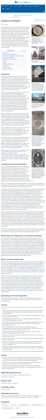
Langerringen (5, 277)
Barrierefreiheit (32, 417)
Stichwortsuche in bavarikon (7, 376)
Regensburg (28, 203)
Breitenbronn (3, 278)
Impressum (19, 417)
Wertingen (3, 271)
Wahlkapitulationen (18, 245)
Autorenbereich (14, 417)
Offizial (23, 251)
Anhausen (28, 277)
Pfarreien (3, 283)
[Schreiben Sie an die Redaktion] (44, 20)
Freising (40, 173)
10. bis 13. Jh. (13, 404)
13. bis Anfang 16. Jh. (24, 404)
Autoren (30, 6)
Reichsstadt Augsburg (23, 290)
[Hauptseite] (2, 6)
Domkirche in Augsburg (17, 78)
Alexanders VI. (4, 102)
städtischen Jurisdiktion (25, 116)
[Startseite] (23, 2)
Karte (16, 6)
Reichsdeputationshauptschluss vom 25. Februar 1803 (12, 154)
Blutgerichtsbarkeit (40, 284)
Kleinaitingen (9, 266)
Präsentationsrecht (31, 230)
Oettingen (36, 290)
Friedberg (14, 271)
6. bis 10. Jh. (4, 404)
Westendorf (8, 271)
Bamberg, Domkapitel (6, 389)
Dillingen (16, 129)
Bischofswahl (38, 238)
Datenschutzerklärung (25, 417)
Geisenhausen (17, 266)
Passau (18, 204)
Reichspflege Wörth (33, 288)
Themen (11, 6)
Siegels (8, 240)
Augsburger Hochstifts (14, 150)
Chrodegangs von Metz (18, 83)
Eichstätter (40, 202)
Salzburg (34, 203)
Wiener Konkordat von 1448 (21, 217)
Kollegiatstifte (13, 196)
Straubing (25, 266)
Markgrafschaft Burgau (14, 288)
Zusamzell (36, 267)
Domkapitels (3, 88)
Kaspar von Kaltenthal (35, 137)
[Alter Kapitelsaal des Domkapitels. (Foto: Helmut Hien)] (38, 53)
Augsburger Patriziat (17, 209)
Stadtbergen (34, 277)
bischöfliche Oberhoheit (12, 114)
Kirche (17, 408)
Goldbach (16, 267)
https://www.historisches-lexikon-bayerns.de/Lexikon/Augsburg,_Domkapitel (17, 397)
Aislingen (31, 266)
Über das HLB (36, 6)
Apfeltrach (39, 277)
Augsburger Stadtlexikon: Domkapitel (9, 383)
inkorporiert (15, 283)
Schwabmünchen (41, 270)
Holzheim (13, 278)
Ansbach (40, 290)
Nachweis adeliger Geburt (24, 189)
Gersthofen (9, 278)
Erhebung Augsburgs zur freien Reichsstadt (12, 113)
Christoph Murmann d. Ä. (36, 140)
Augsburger (3, 123)
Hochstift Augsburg (10, 284)
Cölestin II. (16, 268)
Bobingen (3, 267)
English (3, 8)
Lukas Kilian (39, 175)
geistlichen (35, 249)
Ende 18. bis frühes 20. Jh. (7, 408)
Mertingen (30, 267)
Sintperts (14, 76)
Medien (20, 6)
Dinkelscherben (35, 275)
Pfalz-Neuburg (16, 290)
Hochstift (14, 251)
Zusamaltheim (11, 280)
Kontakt (8, 8)
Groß (4, 266)
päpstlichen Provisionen (21, 214)
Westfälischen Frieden (38, 299)
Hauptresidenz (9, 129)
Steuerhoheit (5, 117)
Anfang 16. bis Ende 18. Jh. (37, 404)
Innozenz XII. (36, 246)
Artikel (25, 6)
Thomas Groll (5, 24)
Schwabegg (3, 290)
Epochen (6, 6)
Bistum (8, 251)
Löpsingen (11, 267)
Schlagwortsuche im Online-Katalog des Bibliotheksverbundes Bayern (16, 374)
